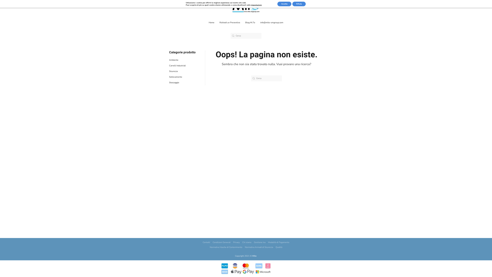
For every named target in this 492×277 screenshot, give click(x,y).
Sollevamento (175, 77)
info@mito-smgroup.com (271, 22)
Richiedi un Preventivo (229, 22)
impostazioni (256, 5)
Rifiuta (299, 4)
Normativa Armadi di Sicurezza (259, 247)
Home (211, 22)
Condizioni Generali (222, 242)
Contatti (206, 242)
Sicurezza (173, 71)
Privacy (236, 242)
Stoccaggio (174, 82)
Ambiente (173, 60)
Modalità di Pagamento (278, 242)
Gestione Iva (259, 242)
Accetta (284, 4)
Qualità (279, 247)
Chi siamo (246, 242)
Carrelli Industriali (177, 65)
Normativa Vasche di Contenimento (226, 247)
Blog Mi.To (250, 22)
